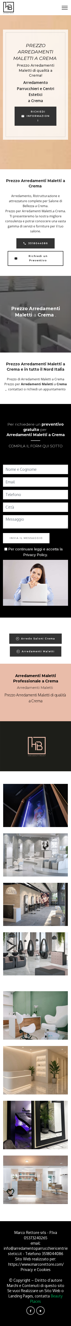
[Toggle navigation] (65, 8)
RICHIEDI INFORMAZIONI (38, 116)
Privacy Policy (35, 555)
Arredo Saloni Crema (38, 638)
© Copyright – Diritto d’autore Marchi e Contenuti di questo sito (35, 1283)
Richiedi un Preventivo (38, 258)
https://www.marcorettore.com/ (36, 1264)
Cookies (43, 1269)
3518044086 (38, 243)
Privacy (27, 1269)
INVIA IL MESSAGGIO (26, 538)
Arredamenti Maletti (38, 651)
